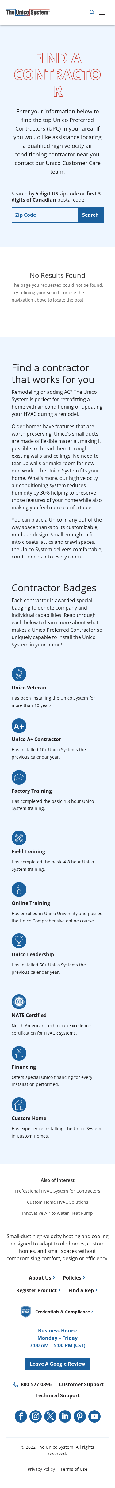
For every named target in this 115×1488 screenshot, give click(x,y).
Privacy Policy (41, 1469)
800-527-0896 (36, 1384)
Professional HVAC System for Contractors (57, 1191)
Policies (72, 1277)
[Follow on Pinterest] (80, 1416)
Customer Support (81, 1384)
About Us (40, 1277)
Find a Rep (81, 1290)
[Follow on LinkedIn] (65, 1416)
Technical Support (58, 1395)
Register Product (36, 1290)
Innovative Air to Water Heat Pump (57, 1213)
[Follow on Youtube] (94, 1416)
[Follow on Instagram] (35, 1416)
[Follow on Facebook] (21, 1416)
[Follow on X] (50, 1416)
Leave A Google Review (57, 1363)
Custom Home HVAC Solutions (57, 1202)
